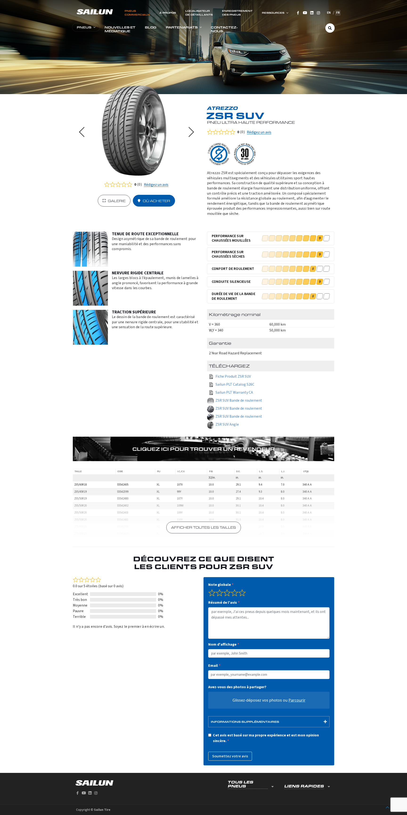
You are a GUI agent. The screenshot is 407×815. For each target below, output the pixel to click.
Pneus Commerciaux (137, 12)
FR (338, 12)
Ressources (273, 12)
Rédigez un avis (156, 184)
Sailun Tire (102, 809)
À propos (167, 12)
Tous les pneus (240, 784)
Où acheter (156, 201)
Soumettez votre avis (230, 756)
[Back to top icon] (387, 807)
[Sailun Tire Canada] (95, 11)
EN (329, 12)
